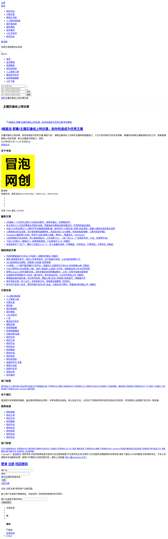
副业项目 (24, 386)
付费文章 (10, 14)
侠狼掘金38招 (41, 386)
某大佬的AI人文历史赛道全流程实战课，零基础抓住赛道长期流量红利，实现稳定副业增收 (48, 225)
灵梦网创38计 (139, 386)
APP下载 (10, 81)
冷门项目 (149, 386)
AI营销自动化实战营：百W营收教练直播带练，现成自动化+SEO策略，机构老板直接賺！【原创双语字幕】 (56, 232)
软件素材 (10, 30)
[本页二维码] (9, 536)
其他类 (9, 305)
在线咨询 (10, 533)
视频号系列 (11, 369)
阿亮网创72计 (80, 386)
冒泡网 (4, 42)
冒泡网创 (17, 454)
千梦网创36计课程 (55, 386)
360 (28, 92)
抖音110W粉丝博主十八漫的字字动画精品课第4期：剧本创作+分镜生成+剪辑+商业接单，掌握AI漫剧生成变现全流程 (60, 228)
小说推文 (157, 386)
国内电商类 (11, 24)
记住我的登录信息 (12, 477)
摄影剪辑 (10, 324)
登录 (3, 6)
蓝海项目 (130, 386)
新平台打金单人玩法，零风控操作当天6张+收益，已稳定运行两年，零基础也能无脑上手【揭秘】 (51, 284)
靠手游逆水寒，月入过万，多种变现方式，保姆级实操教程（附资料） (38, 281)
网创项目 (10, 356)
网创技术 (10, 346)
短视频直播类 (12, 78)
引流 (163, 386)
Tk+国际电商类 (13, 21)
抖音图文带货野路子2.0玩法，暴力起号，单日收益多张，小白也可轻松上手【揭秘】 (45, 275)
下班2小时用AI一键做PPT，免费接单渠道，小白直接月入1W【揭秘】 (38, 241)
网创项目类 (11, 68)
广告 (8, 318)
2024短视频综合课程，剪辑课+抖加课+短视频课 (28, 262)
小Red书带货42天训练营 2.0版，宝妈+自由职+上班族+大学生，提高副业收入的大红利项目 (48, 269)
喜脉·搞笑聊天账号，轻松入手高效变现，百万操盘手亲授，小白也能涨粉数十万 (43, 259)
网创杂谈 (10, 353)
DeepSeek (23, 389)
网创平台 (10, 343)
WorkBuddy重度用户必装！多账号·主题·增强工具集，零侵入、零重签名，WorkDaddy (45, 235)
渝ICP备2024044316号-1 (76, 457)
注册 (3, 3)
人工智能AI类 (12, 72)
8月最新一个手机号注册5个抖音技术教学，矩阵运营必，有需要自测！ (38, 222)
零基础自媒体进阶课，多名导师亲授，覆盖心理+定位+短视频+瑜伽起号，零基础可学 (45, 278)
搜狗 (28, 95)
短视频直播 (11, 328)
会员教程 (10, 62)
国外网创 (16, 386)
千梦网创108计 (13, 389)
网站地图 (10, 412)
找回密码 (21, 464)
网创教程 (67, 122)
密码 (3, 474)
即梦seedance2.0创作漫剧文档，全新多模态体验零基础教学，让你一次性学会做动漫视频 (47, 272)
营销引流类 (11, 17)
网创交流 (10, 337)
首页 (8, 59)
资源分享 (10, 372)
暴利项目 (31, 389)
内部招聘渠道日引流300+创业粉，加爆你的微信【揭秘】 (32, 256)
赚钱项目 (122, 386)
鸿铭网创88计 (68, 386)
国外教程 (10, 27)
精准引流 (32, 386)
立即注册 (5, 483)
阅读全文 (5, 145)
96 (29, 142)
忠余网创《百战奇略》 (108, 386)
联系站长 (10, 36)
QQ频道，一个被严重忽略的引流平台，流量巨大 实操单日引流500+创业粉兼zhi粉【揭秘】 (48, 265)
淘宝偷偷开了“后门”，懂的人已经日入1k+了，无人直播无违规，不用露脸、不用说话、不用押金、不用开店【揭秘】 (60, 244)
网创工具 (10, 340)
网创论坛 (10, 11)
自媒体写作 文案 (14, 362)
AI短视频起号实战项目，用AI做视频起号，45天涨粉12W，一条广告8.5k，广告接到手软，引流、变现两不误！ (57, 238)
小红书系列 (11, 33)
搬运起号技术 (12, 75)
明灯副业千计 (6, 386)
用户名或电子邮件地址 (11, 499)
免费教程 (10, 65)
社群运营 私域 (12, 334)
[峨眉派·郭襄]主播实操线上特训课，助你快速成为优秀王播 (42, 129)
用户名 (4, 470)
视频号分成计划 (92, 386)
